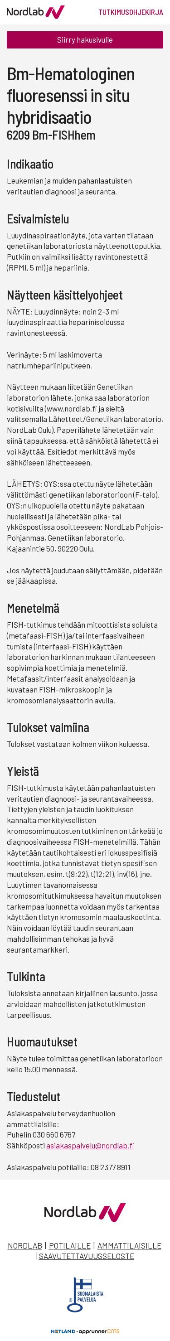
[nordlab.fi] (85, 1219)
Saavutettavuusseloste (86, 1255)
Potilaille (70, 1245)
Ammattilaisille (129, 1245)
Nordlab (25, 1245)
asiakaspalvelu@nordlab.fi (90, 1145)
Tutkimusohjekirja (130, 11)
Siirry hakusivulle (85, 39)
